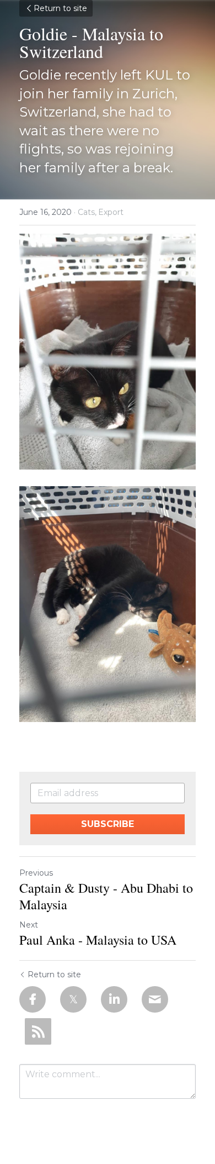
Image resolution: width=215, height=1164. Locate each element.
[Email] (155, 999)
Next (28, 925)
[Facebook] (32, 999)
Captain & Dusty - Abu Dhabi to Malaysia (106, 896)
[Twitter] (73, 999)
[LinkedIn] (114, 999)
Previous (36, 873)
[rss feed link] (38, 1031)
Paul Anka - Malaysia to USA (97, 939)
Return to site (60, 8)
